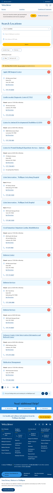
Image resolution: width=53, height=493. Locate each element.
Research (43, 451)
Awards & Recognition (18, 451)
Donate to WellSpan (33, 434)
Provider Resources (45, 440)
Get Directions (10, 84)
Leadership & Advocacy (18, 444)
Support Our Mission (33, 438)
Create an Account (43, 15)
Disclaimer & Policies (27, 474)
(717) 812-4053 (10, 380)
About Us (17, 440)
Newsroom (17, 448)
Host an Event (31, 454)
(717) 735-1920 (10, 140)
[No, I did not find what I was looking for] (46, 393)
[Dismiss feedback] (49, 393)
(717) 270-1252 (10, 115)
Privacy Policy (18, 485)
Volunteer (30, 446)
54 (14, 387)
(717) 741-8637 (10, 275)
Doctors (4, 9)
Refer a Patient (44, 443)
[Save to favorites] (48, 72)
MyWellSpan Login (8, 434)
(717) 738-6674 (10, 166)
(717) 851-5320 (10, 195)
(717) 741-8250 (10, 89)
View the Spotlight (45, 417)
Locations (22, 9)
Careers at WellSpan (46, 436)
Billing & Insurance (6, 441)
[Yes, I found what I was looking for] (42, 393)
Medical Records (6, 447)
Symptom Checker (27, 408)
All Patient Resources (7, 438)
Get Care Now (10, 408)
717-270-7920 (9, 247)
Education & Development (44, 447)
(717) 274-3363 (10, 355)
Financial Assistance (6, 444)
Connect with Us (20, 436)
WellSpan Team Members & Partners (11, 474)
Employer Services (19, 455)
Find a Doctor (45, 408)
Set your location (21, 65)
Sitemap (49, 474)
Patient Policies (5, 450)
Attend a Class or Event (32, 442)
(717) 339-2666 (10, 302)
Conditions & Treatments (44, 9)
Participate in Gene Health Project (32, 457)
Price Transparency (6, 453)
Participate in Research (31, 450)
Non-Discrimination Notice (39, 474)
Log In (33, 15)
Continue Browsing (8, 489)
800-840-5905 (34, 464)
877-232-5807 (27, 466)
